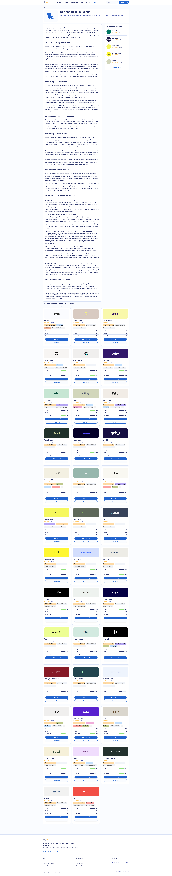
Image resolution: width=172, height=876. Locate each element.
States (94, 2)
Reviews (59, 2)
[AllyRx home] (86, 840)
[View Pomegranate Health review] (56, 672)
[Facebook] (52, 872)
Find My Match (123, 2)
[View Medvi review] (86, 592)
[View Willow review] (56, 791)
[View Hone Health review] (56, 512)
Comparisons (74, 2)
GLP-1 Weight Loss (80, 858)
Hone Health (115, 45)
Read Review (57, 342)
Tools (81, 2)
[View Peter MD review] (115, 632)
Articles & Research (47, 865)
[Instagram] (55, 872)
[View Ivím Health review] (86, 512)
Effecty (114, 60)
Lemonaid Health (116, 53)
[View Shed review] (115, 711)
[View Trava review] (86, 751)
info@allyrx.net (114, 858)
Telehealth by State (51, 7)
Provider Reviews (47, 860)
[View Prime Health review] (86, 672)
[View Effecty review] (86, 393)
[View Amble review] (56, 314)
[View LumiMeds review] (86, 552)
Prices (66, 2)
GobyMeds (115, 38)
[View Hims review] (115, 473)
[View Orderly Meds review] (86, 632)
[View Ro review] (56, 711)
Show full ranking (117, 67)
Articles (88, 2)
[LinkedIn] (44, 872)
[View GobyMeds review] (115, 433)
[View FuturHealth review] (86, 433)
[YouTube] (59, 872)
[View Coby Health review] (115, 353)
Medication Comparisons (48, 863)
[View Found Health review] (56, 433)
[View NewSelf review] (56, 632)
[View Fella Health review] (115, 393)
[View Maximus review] (115, 552)
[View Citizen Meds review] (56, 353)
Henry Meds (115, 30)
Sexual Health (79, 865)
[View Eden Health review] (56, 393)
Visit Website (56, 339)
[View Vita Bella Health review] (115, 751)
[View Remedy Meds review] (115, 672)
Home (44, 858)
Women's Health (79, 863)
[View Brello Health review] (115, 314)
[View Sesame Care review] (86, 711)
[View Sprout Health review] (56, 751)
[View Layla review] (115, 512)
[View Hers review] (86, 473)
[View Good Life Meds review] (56, 473)
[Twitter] (48, 872)
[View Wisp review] (86, 791)
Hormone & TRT (79, 860)
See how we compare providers (51, 851)
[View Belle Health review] (86, 314)
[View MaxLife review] (56, 592)
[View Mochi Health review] (115, 592)
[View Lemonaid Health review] (56, 552)
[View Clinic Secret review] (86, 353)
